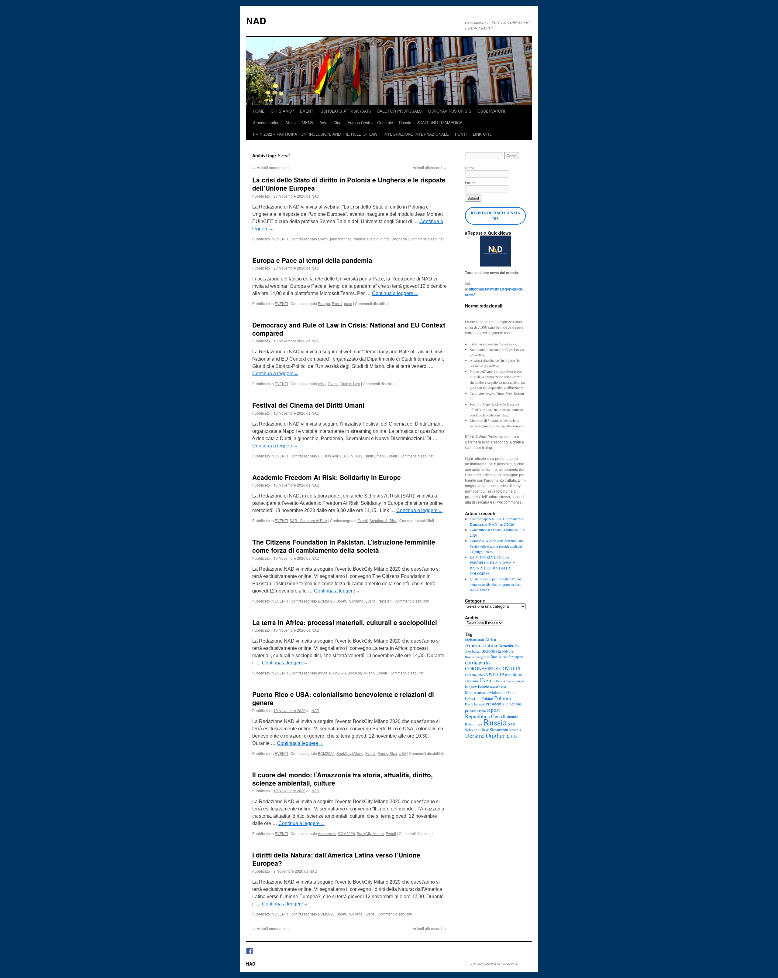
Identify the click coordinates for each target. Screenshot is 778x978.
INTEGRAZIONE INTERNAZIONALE (416, 134)
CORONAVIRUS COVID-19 (340, 455)
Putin (482, 710)
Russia (405, 122)
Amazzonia (327, 833)
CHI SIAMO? (282, 111)
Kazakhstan (498, 686)
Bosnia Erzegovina (477, 657)
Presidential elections (504, 704)
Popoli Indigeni (475, 704)
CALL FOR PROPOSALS (399, 111)
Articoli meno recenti (271, 167)
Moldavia (497, 692)
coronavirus (478, 662)
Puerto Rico (387, 753)
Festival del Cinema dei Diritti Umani (308, 404)
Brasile (496, 656)
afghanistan (474, 639)
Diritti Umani (374, 455)
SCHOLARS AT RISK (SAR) (346, 111)
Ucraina (475, 736)
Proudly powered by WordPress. (494, 963)
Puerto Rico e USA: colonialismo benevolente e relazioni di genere (343, 698)
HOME (259, 111)
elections (513, 674)
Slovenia (515, 730)
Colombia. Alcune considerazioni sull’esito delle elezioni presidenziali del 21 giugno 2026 (497, 546)
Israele (483, 686)
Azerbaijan (472, 651)
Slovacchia (499, 729)
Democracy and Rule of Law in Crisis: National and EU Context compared (348, 329)
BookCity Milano (349, 600)
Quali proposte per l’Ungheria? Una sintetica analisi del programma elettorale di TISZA (497, 584)
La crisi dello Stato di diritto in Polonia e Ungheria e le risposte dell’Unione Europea (349, 183)
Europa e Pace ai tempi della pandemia (312, 260)
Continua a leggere (395, 293)
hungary (471, 686)
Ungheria (399, 238)
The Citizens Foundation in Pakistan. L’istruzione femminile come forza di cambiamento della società (343, 546)
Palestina (472, 698)
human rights (516, 681)
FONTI (461, 134)
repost (493, 709)
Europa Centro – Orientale (370, 122)
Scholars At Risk (383, 520)
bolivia (508, 651)
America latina (481, 645)
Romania (510, 716)
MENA (307, 122)
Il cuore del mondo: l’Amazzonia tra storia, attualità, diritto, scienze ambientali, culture (342, 778)
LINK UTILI (483, 134)
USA (402, 753)
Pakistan (384, 600)
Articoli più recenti (430, 167)
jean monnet (340, 238)
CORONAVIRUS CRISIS (449, 111)
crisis (322, 383)
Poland (487, 698)
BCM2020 (326, 600)
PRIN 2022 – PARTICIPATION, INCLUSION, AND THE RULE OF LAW (315, 134)
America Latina (266, 122)
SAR (511, 724)
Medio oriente (476, 692)
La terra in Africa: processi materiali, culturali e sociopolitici (344, 622)
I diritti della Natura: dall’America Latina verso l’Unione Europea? (336, 859)
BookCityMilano (349, 913)
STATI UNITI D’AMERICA (440, 122)
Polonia (359, 238)
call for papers (513, 656)
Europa (324, 303)
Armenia (505, 645)
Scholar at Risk (477, 729)
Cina (337, 122)
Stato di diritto (378, 238)
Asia (323, 122)
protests (471, 710)
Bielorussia (491, 651)
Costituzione (474, 674)
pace (348, 303)
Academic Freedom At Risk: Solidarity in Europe (326, 477)
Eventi (323, 238)
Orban (511, 692)
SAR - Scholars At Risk (308, 520)
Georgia (501, 681)
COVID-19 (494, 674)
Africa (290, 122)
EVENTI (307, 111)
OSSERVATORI (491, 111)
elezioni (471, 681)
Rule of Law (350, 383)
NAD (256, 20)
